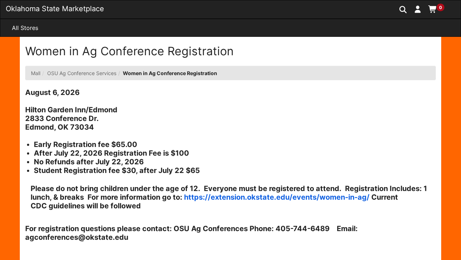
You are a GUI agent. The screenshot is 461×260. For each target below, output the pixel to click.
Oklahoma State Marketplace (55, 8)
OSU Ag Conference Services (81, 73)
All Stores (25, 27)
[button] (418, 9)
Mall (35, 73)
